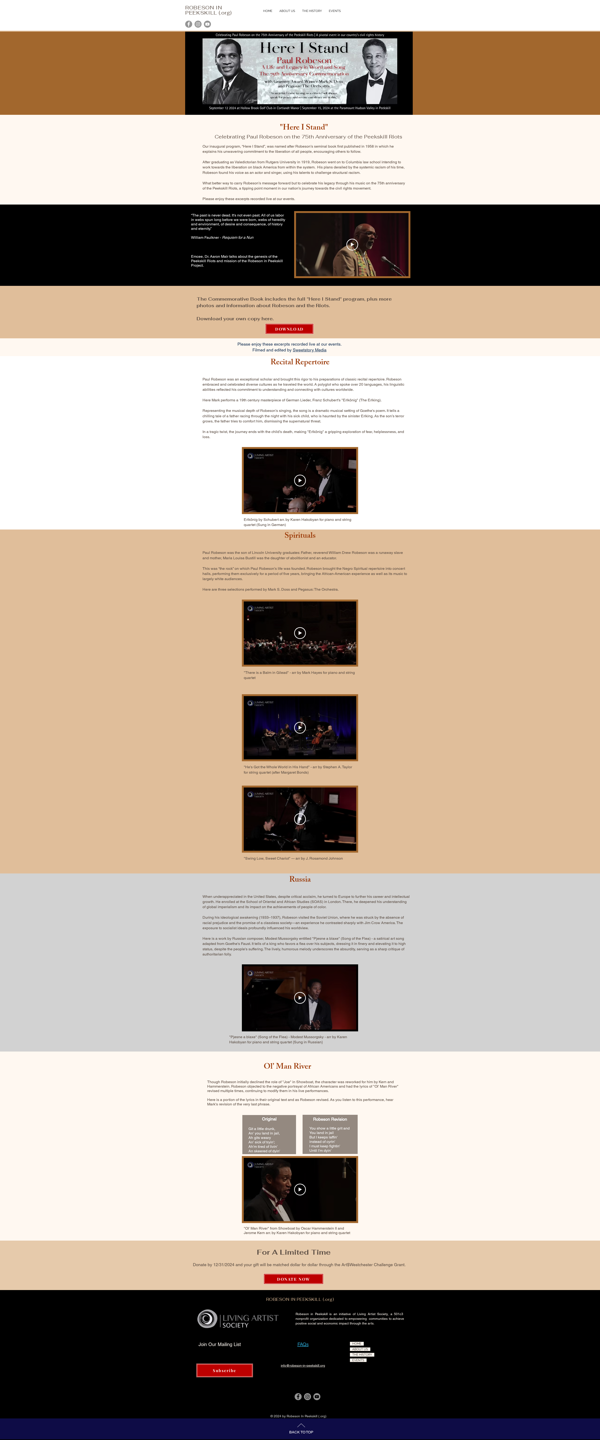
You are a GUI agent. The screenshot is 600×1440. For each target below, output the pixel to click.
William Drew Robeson (348, 552)
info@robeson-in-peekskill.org (303, 1365)
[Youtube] (207, 24)
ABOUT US (360, 1349)
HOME (356, 1343)
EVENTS (358, 1360)
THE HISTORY (362, 1354)
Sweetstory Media (309, 349)
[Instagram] (198, 24)
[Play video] (352, 244)
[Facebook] (188, 24)
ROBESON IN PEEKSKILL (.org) (208, 10)
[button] (312, 11)
